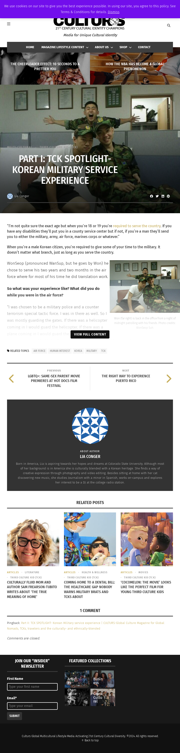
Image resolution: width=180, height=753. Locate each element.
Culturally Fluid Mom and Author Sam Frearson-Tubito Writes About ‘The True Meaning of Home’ (32, 589)
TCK (103, 351)
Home (30, 47)
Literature (32, 572)
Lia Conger (22, 196)
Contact (144, 47)
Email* (12, 698)
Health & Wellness (95, 572)
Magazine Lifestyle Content (62, 47)
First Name (15, 679)
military (91, 351)
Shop (123, 47)
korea (78, 351)
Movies (143, 572)
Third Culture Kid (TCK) (59, 147)
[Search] (169, 25)
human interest (60, 351)
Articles (13, 572)
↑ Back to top (90, 740)
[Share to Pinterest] (168, 196)
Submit (14, 716)
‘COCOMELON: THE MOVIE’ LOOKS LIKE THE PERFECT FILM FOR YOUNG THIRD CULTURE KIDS (146, 587)
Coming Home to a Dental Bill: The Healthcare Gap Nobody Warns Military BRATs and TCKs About (89, 589)
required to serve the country (137, 225)
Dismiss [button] (114, 12)
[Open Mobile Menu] (11, 25)
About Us (102, 47)
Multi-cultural (19, 147)
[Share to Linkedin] (162, 196)
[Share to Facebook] (151, 196)
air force (39, 351)
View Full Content (90, 334)
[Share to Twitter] (157, 196)
